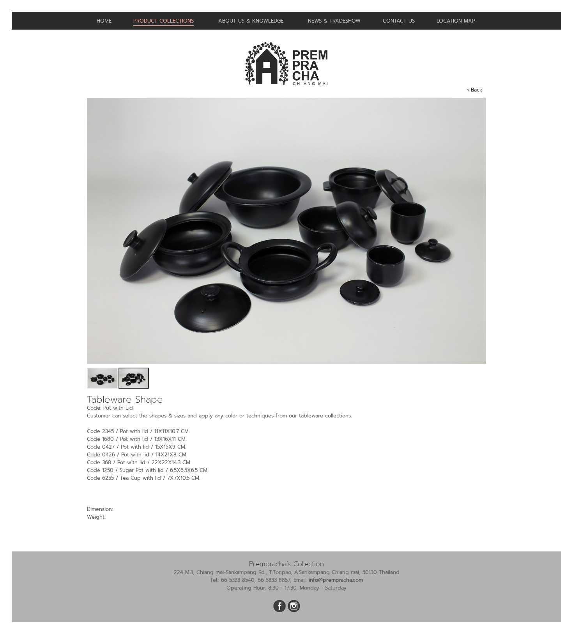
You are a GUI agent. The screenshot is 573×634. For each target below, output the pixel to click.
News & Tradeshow (334, 21)
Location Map (456, 21)
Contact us (399, 21)
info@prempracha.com (336, 580)
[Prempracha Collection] (286, 88)
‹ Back (474, 89)
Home (104, 21)
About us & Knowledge (250, 21)
